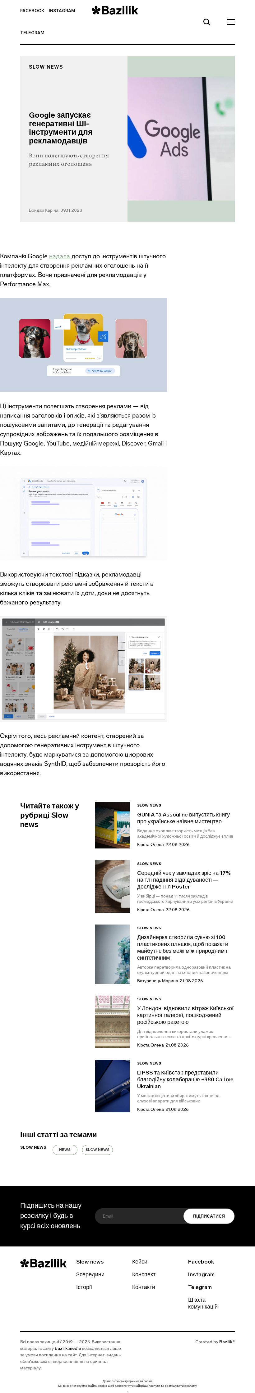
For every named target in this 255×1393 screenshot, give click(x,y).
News (65, 1150)
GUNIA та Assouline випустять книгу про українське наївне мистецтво (183, 818)
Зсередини (90, 1275)
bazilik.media (68, 1348)
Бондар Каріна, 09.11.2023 (55, 210)
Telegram (32, 33)
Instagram (62, 11)
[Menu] (229, 22)
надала (59, 256)
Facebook (32, 11)
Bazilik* (227, 1342)
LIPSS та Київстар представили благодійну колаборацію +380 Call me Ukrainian (185, 1080)
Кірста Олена (150, 845)
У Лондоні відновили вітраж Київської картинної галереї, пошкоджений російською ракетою (185, 1015)
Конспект (143, 1275)
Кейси (139, 1262)
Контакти (143, 1288)
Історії (84, 1288)
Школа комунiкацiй (203, 1304)
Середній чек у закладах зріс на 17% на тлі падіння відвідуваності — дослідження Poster (184, 880)
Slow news (46, 67)
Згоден (127, 1391)
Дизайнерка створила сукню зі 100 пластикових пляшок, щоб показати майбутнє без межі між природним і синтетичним (182, 948)
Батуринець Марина (157, 981)
